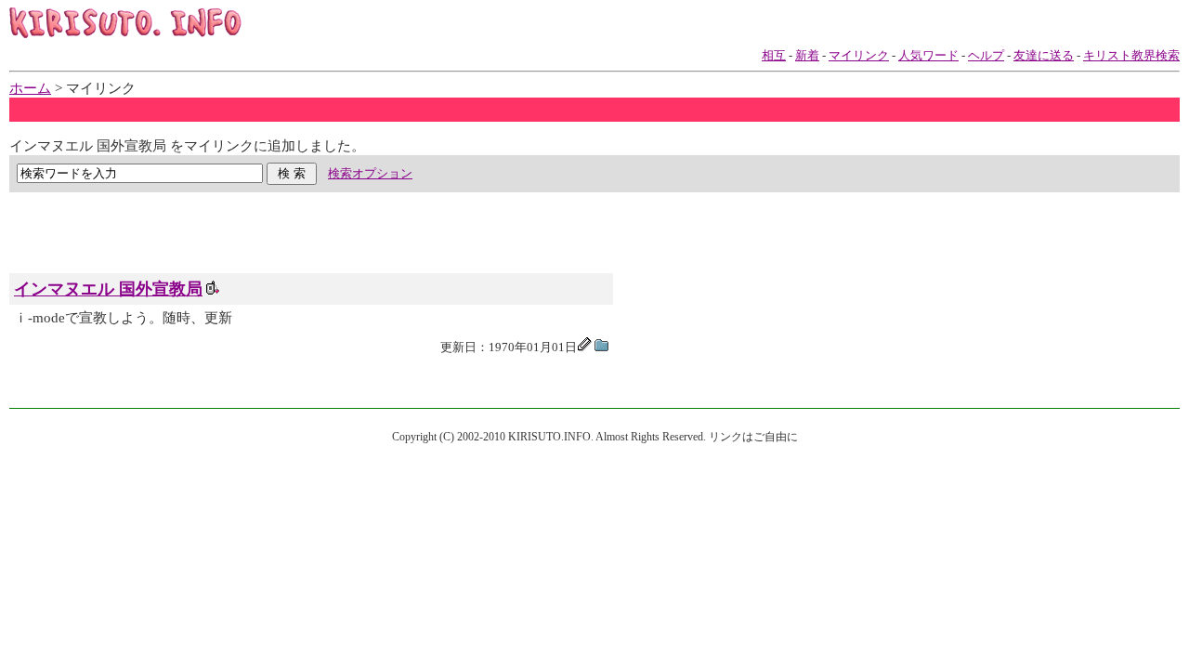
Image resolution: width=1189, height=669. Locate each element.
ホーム (30, 88)
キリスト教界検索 (1131, 55)
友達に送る (1043, 55)
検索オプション (370, 173)
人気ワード (928, 55)
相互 (774, 55)
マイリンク (859, 55)
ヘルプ (986, 55)
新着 (807, 55)
